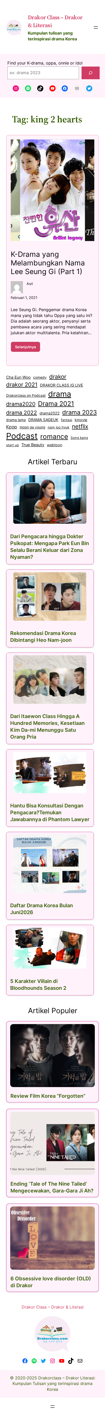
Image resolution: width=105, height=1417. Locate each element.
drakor (57, 376)
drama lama (16, 420)
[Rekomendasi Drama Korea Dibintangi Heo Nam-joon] (50, 596)
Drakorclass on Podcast (26, 395)
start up (12, 445)
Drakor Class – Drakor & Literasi (53, 1307)
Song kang (79, 438)
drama (59, 394)
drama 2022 (21, 412)
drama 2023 (79, 412)
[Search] (91, 73)
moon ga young (32, 427)
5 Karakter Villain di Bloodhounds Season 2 (38, 984)
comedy (40, 377)
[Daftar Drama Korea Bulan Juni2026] (50, 863)
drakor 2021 (21, 384)
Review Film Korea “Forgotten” (47, 1096)
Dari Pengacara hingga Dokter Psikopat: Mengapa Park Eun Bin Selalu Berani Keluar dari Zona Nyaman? (49, 546)
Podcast (22, 436)
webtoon (54, 445)
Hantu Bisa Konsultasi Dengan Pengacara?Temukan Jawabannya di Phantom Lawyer (49, 812)
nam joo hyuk (58, 427)
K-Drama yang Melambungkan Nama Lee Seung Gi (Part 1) (48, 263)
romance (54, 436)
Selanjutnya (27, 348)
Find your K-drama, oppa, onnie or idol (45, 63)
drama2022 (50, 413)
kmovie (81, 420)
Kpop (11, 426)
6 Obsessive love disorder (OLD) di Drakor (50, 1282)
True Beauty (32, 444)
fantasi (66, 420)
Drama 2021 (56, 403)
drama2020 (20, 404)
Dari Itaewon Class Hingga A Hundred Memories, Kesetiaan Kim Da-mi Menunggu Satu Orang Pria (47, 726)
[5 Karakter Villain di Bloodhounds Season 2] (50, 948)
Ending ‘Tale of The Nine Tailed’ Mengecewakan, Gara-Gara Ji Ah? (52, 1187)
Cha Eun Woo (18, 377)
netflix (80, 426)
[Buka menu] (96, 27)
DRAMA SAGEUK (43, 419)
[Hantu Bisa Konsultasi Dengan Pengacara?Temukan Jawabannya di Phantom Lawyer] (50, 773)
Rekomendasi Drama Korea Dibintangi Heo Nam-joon (43, 636)
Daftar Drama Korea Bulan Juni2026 (41, 908)
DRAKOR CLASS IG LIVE (61, 385)
